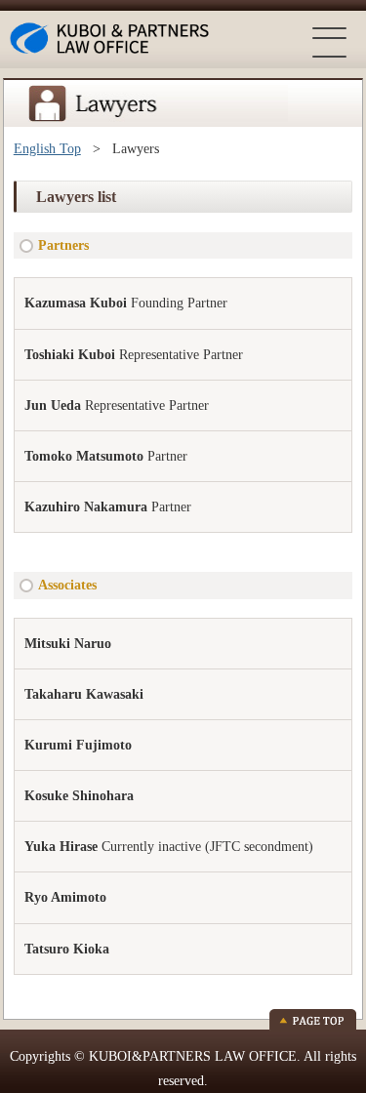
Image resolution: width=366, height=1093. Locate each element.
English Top (47, 149)
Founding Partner (125, 303)
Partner (105, 456)
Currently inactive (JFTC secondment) (168, 846)
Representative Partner (133, 354)
